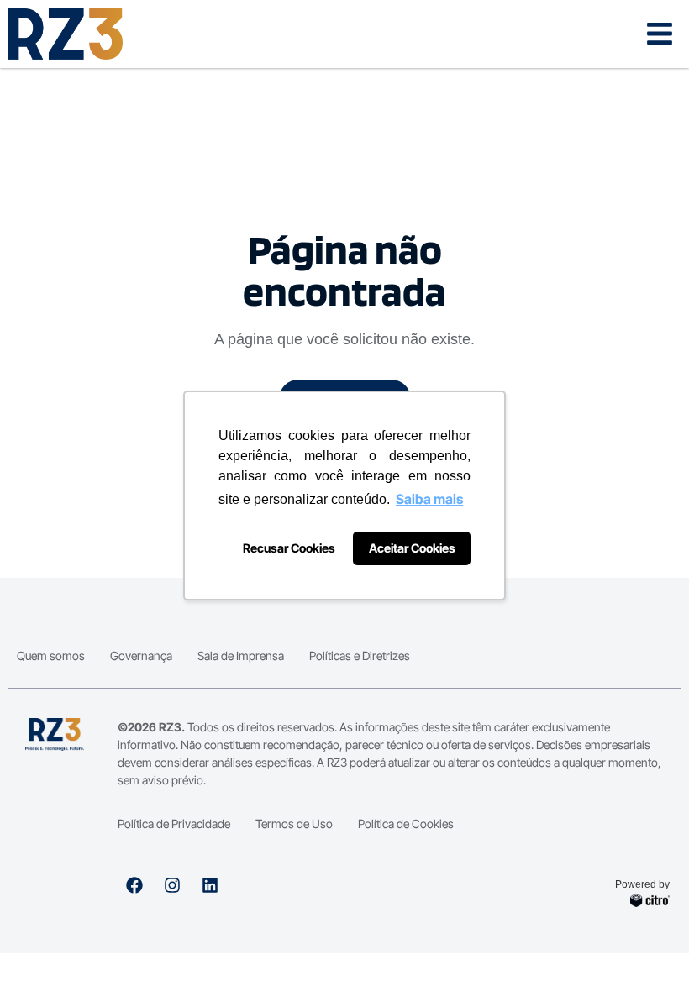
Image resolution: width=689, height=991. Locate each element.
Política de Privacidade (174, 823)
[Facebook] (134, 885)
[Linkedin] (210, 885)
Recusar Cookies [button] (289, 548)
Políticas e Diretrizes (359, 655)
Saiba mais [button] (429, 498)
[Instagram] (172, 885)
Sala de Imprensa (240, 655)
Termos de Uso (294, 823)
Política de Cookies (406, 823)
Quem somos (51, 655)
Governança (141, 655)
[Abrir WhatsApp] (647, 948)
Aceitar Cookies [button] (412, 548)
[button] (659, 34)
